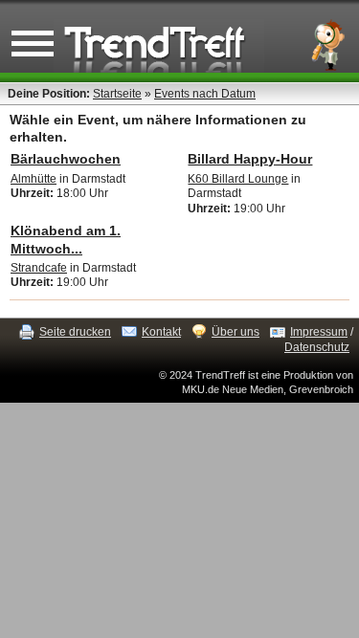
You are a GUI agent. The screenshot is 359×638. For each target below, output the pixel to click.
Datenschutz (316, 347)
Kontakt (161, 332)
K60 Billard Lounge (238, 179)
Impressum (319, 332)
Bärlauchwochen (66, 158)
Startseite (117, 93)
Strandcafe (39, 268)
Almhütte (33, 179)
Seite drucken (75, 332)
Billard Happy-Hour (250, 158)
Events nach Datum (205, 93)
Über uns (235, 332)
